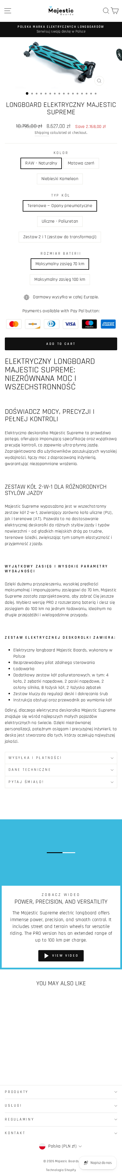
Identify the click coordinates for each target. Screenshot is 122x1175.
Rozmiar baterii (61, 253)
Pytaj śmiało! (26, 782)
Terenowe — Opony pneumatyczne (60, 205)
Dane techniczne (30, 769)
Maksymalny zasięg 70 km (59, 264)
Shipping (42, 132)
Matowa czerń (81, 163)
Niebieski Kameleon (59, 179)
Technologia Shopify (61, 1170)
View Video (65, 955)
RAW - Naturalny (41, 163)
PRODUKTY (16, 1092)
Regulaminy (19, 1119)
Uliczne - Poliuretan (60, 221)
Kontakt (15, 1133)
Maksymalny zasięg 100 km (59, 279)
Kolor (61, 153)
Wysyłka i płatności (35, 758)
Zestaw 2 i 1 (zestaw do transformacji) (60, 237)
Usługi (13, 1105)
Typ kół (61, 195)
